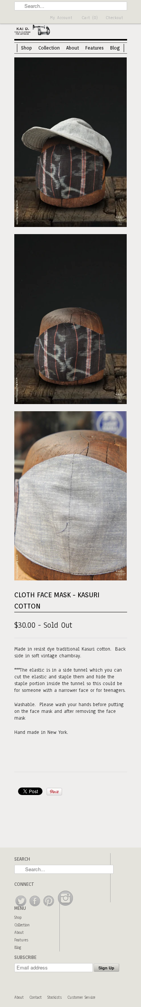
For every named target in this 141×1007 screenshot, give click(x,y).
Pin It (54, 791)
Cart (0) (90, 18)
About (72, 48)
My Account (61, 18)
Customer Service (81, 997)
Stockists (54, 997)
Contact (35, 997)
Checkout (114, 18)
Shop (26, 48)
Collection (49, 48)
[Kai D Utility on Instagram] (65, 906)
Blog (115, 48)
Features (94, 48)
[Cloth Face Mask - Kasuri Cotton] (70, 143)
